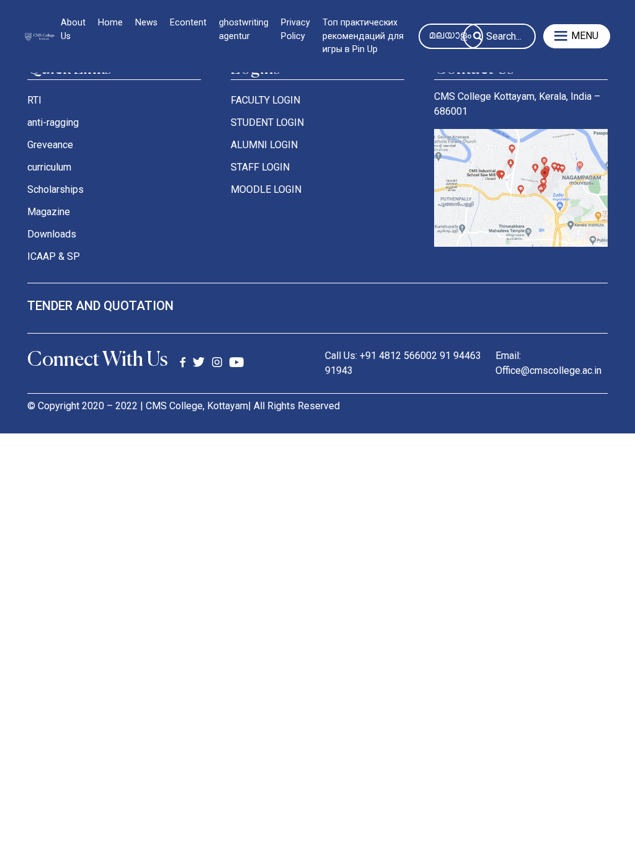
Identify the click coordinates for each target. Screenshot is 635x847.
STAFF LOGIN (260, 167)
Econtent (188, 22)
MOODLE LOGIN (266, 189)
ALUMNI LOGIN (264, 145)
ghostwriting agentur (244, 29)
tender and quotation (100, 305)
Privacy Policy (295, 29)
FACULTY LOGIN (265, 100)
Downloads (51, 234)
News (146, 22)
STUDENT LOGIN (267, 122)
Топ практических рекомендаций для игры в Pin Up (363, 36)
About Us (73, 29)
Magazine (48, 212)
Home (110, 22)
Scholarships (55, 189)
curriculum (49, 167)
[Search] (478, 38)
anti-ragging (53, 122)
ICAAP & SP (53, 256)
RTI (34, 100)
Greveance (50, 145)
